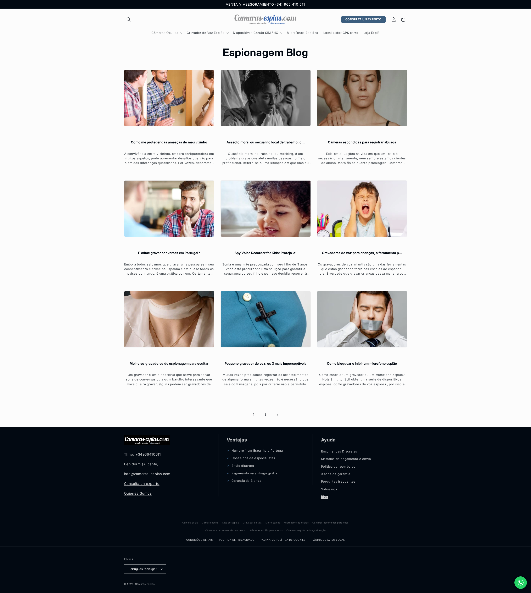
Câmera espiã (190, 522)
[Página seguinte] (277, 414)
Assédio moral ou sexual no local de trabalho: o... (266, 142)
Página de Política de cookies (283, 539)
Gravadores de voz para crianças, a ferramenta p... (362, 253)
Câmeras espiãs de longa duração (306, 530)
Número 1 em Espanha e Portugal (257, 450)
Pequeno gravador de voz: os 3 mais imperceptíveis (265, 364)
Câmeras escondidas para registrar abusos (362, 142)
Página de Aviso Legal (328, 539)
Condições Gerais (199, 539)
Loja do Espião (230, 522)
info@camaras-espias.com (147, 474)
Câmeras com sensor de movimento (225, 530)
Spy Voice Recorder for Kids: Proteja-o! (265, 253)
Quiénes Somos (138, 493)
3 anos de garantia (335, 474)
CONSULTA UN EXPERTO (363, 19)
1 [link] (254, 414)
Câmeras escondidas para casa (330, 522)
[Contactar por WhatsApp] (520, 582)
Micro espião (273, 522)
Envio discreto (242, 466)
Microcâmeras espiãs (296, 522)
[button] (129, 19)
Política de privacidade (236, 539)
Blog (324, 497)
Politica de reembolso (338, 466)
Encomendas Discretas (339, 451)
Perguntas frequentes (338, 481)
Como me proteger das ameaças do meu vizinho (169, 142)
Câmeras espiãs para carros (266, 530)
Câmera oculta (210, 522)
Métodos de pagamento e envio (346, 459)
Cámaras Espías (145, 584)
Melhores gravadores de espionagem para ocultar (169, 364)
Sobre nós (329, 489)
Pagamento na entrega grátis (254, 473)
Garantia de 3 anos (246, 481)
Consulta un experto (142, 484)
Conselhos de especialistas (253, 458)
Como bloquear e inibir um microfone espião (362, 364)
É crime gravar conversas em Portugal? (169, 253)
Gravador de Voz (252, 522)
